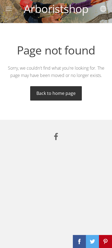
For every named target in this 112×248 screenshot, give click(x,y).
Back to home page (56, 93)
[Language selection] (103, 8)
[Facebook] (56, 136)
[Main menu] (8, 8)
